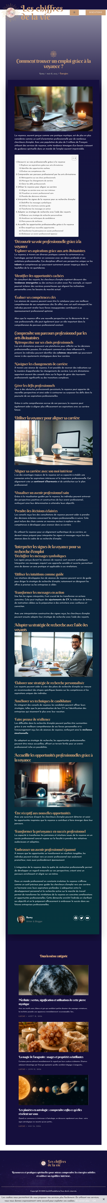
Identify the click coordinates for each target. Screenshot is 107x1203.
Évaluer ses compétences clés (33, 171)
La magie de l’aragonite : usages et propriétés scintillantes (51, 1057)
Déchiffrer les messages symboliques (36, 203)
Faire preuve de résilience (32, 221)
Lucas (22, 1016)
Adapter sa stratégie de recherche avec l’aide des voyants (44, 212)
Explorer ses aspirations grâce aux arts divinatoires (42, 165)
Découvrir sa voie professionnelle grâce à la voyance (41, 162)
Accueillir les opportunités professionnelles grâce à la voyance (46, 225)
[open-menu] (74, 12)
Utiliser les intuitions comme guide (36, 206)
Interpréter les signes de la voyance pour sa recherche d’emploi (46, 199)
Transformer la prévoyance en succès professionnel (42, 231)
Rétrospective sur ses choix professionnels (39, 178)
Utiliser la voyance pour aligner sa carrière (37, 187)
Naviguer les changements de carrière (37, 181)
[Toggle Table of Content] (73, 158)
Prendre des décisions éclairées (34, 196)
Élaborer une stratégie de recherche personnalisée (41, 215)
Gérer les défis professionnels (34, 184)
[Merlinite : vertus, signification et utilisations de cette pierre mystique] (53, 980)
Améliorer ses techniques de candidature (38, 218)
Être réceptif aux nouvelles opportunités (38, 228)
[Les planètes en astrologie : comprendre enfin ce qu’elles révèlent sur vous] (53, 1090)
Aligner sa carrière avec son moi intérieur (38, 190)
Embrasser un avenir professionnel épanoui (39, 234)
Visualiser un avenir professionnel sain (38, 193)
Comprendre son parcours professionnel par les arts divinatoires (47, 174)
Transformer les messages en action (36, 209)
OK (94, 1201)
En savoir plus (82, 1201)
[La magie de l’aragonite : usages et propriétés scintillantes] (53, 1037)
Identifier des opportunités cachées (36, 168)
